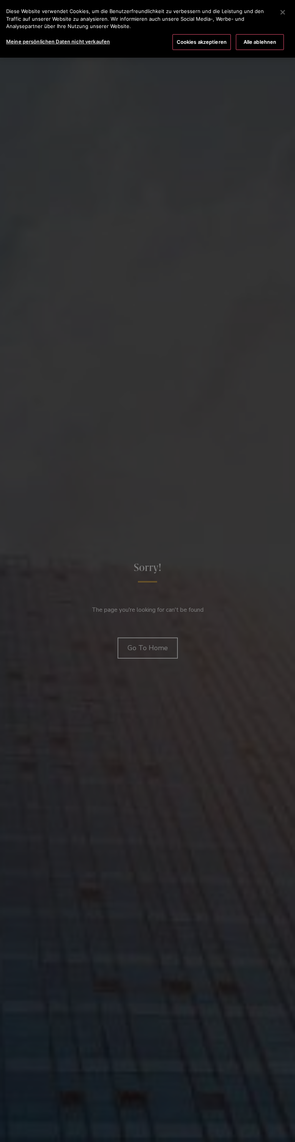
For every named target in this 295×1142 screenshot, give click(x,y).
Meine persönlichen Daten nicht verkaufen (58, 41)
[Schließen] (282, 12)
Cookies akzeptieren (202, 42)
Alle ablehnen (260, 42)
